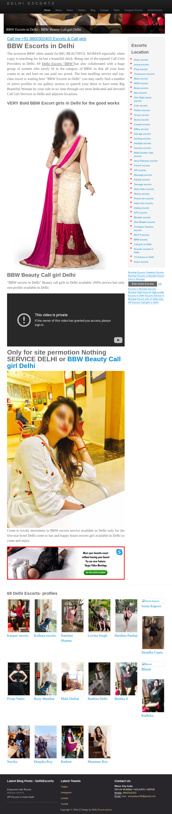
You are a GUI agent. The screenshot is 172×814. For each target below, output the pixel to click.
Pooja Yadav (16, 699)
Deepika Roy (43, 762)
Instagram (66, 792)
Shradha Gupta (152, 652)
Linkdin (64, 798)
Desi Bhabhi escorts (144, 222)
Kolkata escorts (45, 636)
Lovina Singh (97, 636)
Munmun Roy (98, 762)
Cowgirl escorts (142, 124)
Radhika (147, 715)
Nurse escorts (141, 119)
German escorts (142, 148)
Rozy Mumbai (44, 699)
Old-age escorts (142, 133)
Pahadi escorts (142, 179)
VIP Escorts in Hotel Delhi (20, 797)
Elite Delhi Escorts (143, 284)
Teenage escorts (143, 184)
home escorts (141, 261)
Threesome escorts (144, 74)
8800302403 (129, 792)
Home (47, 10)
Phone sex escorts (144, 198)
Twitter (64, 786)
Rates (70, 10)
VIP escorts (140, 170)
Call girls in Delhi (143, 244)
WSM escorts (141, 83)
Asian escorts (141, 59)
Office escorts (141, 129)
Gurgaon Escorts (134, 10)
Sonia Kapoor (151, 606)
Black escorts (141, 78)
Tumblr (64, 804)
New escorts (140, 92)
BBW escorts (140, 239)
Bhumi (146, 669)
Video (117, 10)
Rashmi (66, 762)
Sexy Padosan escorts (146, 160)
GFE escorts (140, 212)
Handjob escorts (142, 143)
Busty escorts (141, 88)
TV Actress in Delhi (144, 257)
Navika (12, 762)
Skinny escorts (141, 193)
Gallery (81, 10)
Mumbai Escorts (136, 272)
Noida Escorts (155, 10)
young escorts (141, 64)
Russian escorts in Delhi (143, 251)
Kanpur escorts (17, 636)
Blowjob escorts (142, 217)
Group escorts (141, 115)
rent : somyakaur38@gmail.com (139, 796)
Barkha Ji (121, 699)
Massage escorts (143, 175)
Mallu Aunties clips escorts (143, 154)
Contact (104, 10)
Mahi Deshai (70, 699)
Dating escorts (141, 208)
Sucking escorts (142, 138)
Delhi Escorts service (102, 809)
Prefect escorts (142, 110)
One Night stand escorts (142, 99)
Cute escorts (140, 105)
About (58, 10)
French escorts (142, 165)
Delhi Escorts (31, 3)
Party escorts (141, 69)
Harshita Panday (126, 636)
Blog (93, 10)
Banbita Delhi (98, 699)
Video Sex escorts (143, 203)
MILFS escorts (141, 235)
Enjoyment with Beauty (19, 789)
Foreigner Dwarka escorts (143, 228)
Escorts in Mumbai (147, 275)
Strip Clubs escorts (144, 189)
